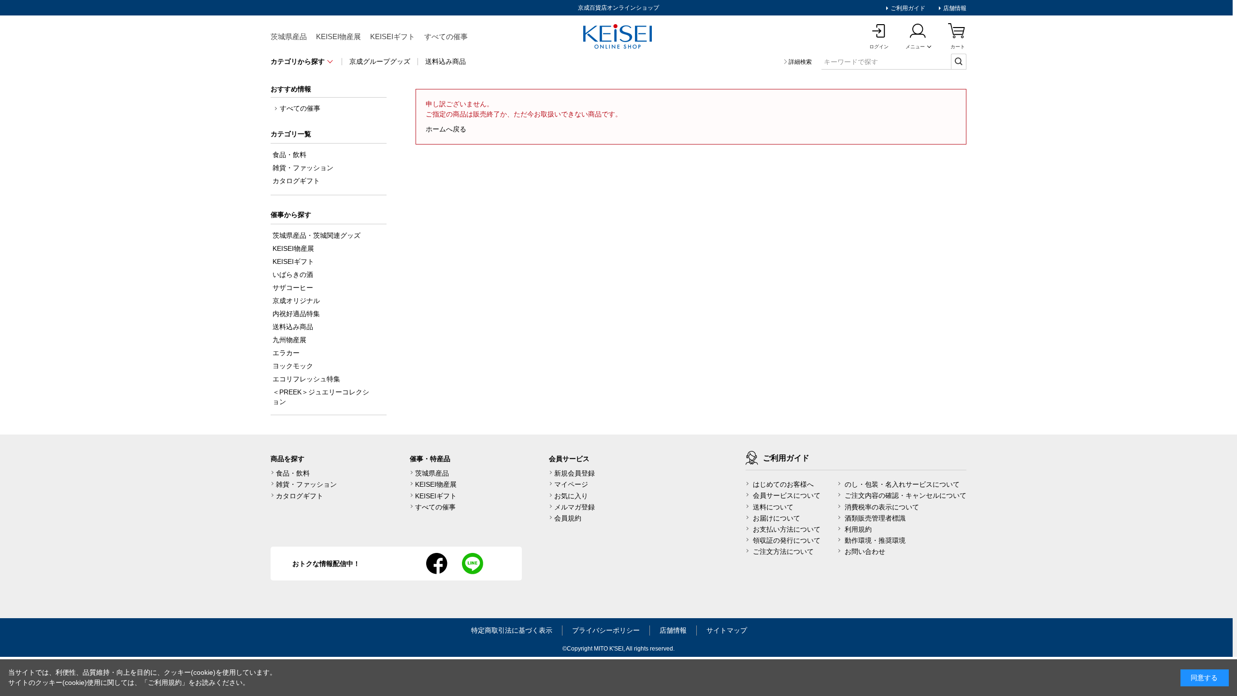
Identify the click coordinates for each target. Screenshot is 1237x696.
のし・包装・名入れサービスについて (902, 484)
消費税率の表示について (882, 507)
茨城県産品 (289, 36)
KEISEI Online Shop (618, 37)
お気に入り (571, 496)
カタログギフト (299, 496)
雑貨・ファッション (306, 484)
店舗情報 (954, 8)
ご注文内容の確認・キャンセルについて (905, 495)
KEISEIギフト (392, 36)
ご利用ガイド (907, 8)
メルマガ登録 (574, 507)
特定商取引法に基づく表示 (511, 630)
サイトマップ (726, 630)
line (472, 563)
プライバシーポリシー (606, 630)
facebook (436, 563)
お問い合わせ (865, 551)
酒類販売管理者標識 (875, 518)
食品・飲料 (293, 473)
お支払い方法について (786, 529)
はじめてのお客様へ (783, 484)
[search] (958, 61)
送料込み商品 (445, 61)
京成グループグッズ (379, 61)
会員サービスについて (786, 495)
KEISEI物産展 (338, 36)
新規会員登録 (574, 473)
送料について (773, 507)
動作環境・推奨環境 (875, 540)
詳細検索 (800, 61)
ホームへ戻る (446, 129)
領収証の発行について (786, 540)
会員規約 (567, 518)
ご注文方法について (783, 551)
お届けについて (776, 518)
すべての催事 (446, 36)
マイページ (571, 484)
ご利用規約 (165, 682)
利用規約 (858, 529)
